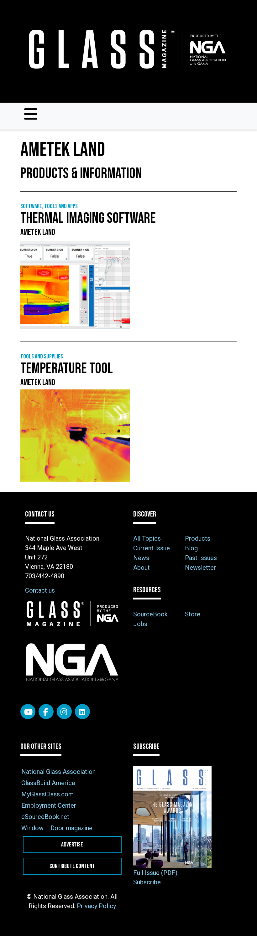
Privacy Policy (96, 906)
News (141, 558)
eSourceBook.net (45, 816)
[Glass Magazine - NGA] (126, 49)
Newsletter (200, 567)
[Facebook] (46, 711)
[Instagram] (64, 711)
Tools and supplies (41, 356)
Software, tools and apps (49, 206)
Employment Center (48, 805)
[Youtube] (27, 711)
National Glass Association (58, 771)
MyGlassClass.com (47, 794)
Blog (191, 548)
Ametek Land (37, 232)
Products (197, 538)
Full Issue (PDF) (155, 873)
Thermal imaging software (88, 218)
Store (192, 614)
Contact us (40, 590)
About (141, 567)
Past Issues (201, 558)
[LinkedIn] (82, 711)
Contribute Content (72, 866)
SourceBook (150, 614)
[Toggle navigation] (30, 114)
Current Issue (151, 548)
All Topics (147, 538)
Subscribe (147, 882)
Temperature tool (66, 369)
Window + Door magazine (56, 828)
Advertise (72, 844)
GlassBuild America (48, 783)
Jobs (140, 624)
